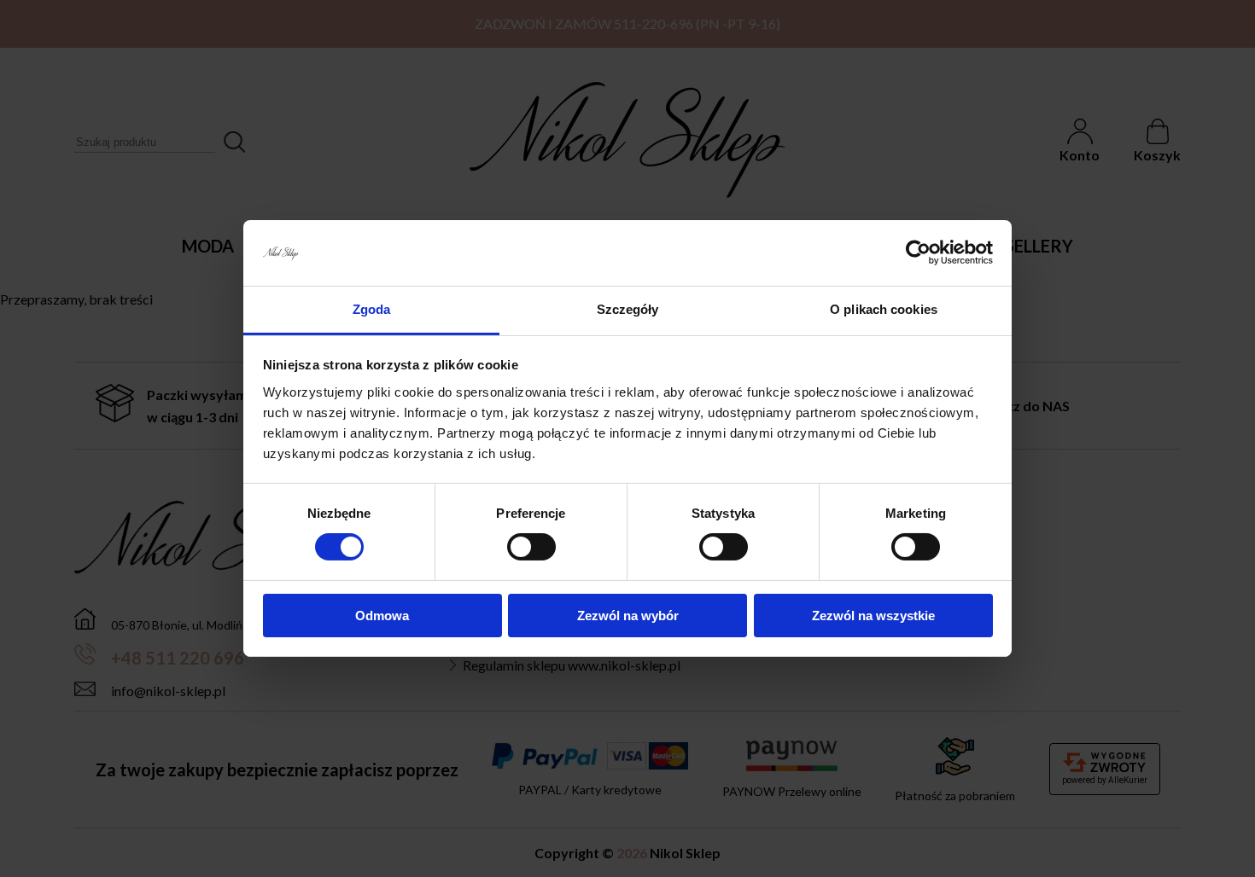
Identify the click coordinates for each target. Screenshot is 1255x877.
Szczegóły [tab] (628, 309)
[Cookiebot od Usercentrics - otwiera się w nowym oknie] (918, 252)
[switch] (531, 546)
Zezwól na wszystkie (873, 615)
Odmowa (382, 615)
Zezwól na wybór (628, 615)
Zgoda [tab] (372, 309)
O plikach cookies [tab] (883, 309)
